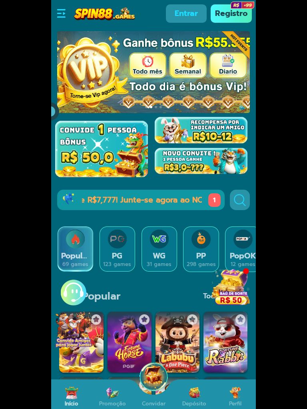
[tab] (75, 249)
